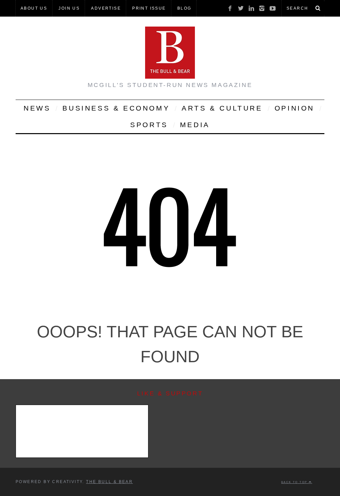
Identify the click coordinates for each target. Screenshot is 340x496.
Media (195, 124)
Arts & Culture (222, 108)
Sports (149, 124)
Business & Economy (116, 108)
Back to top (295, 482)
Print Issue (149, 8)
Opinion (294, 108)
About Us (34, 8)
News (37, 108)
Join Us (69, 8)
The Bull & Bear (109, 481)
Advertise (106, 8)
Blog (184, 8)
